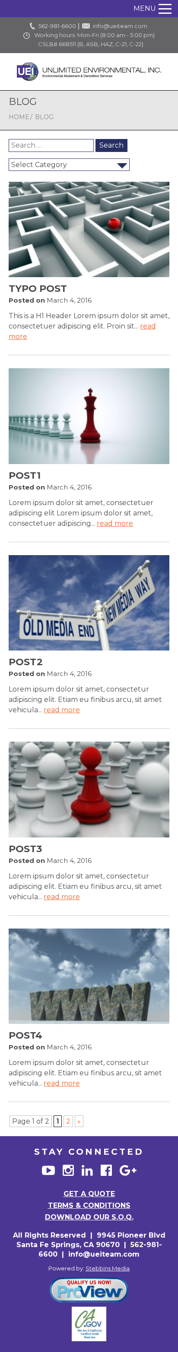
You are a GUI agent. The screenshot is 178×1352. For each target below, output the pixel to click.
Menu (145, 8)
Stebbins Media (108, 1268)
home (19, 117)
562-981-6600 (57, 25)
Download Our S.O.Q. (89, 1217)
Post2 (26, 662)
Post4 (25, 1035)
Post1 (25, 475)
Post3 (25, 849)
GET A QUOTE (89, 1194)
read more (115, 523)
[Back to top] (163, 1330)
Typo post (38, 288)
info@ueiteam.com (120, 25)
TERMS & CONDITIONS (89, 1205)
